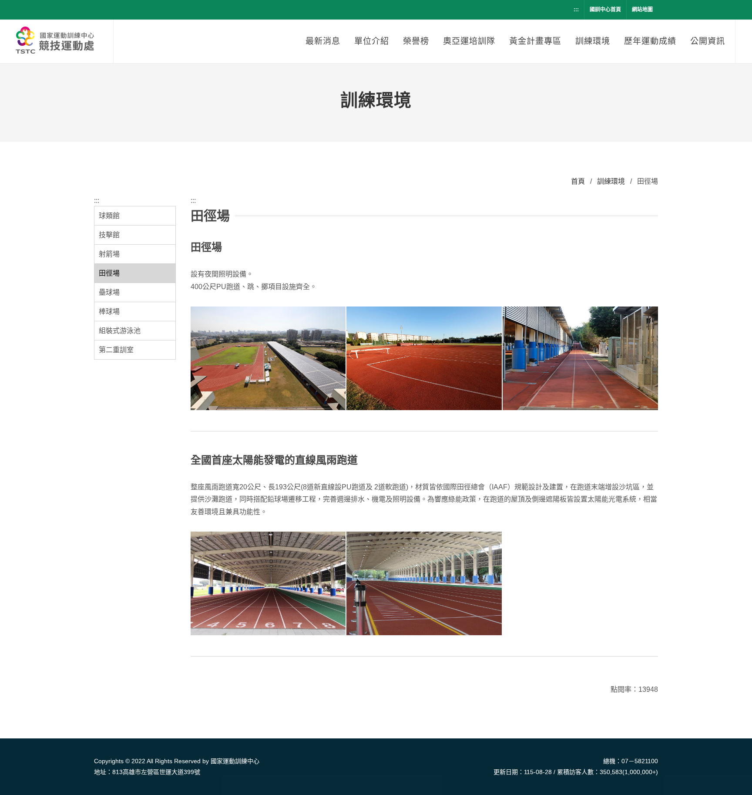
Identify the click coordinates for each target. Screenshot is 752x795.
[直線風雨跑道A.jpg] (424, 584)
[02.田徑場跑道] (424, 359)
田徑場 (109, 273)
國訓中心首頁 (605, 10)
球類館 (109, 215)
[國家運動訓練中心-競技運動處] (56, 41)
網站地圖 (642, 10)
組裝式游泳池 (120, 330)
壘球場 (109, 292)
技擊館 (109, 235)
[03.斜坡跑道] (580, 359)
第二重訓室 (116, 350)
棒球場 (109, 311)
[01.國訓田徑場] (268, 359)
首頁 (578, 181)
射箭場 (109, 254)
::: (576, 10)
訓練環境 (611, 181)
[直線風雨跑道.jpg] (268, 584)
